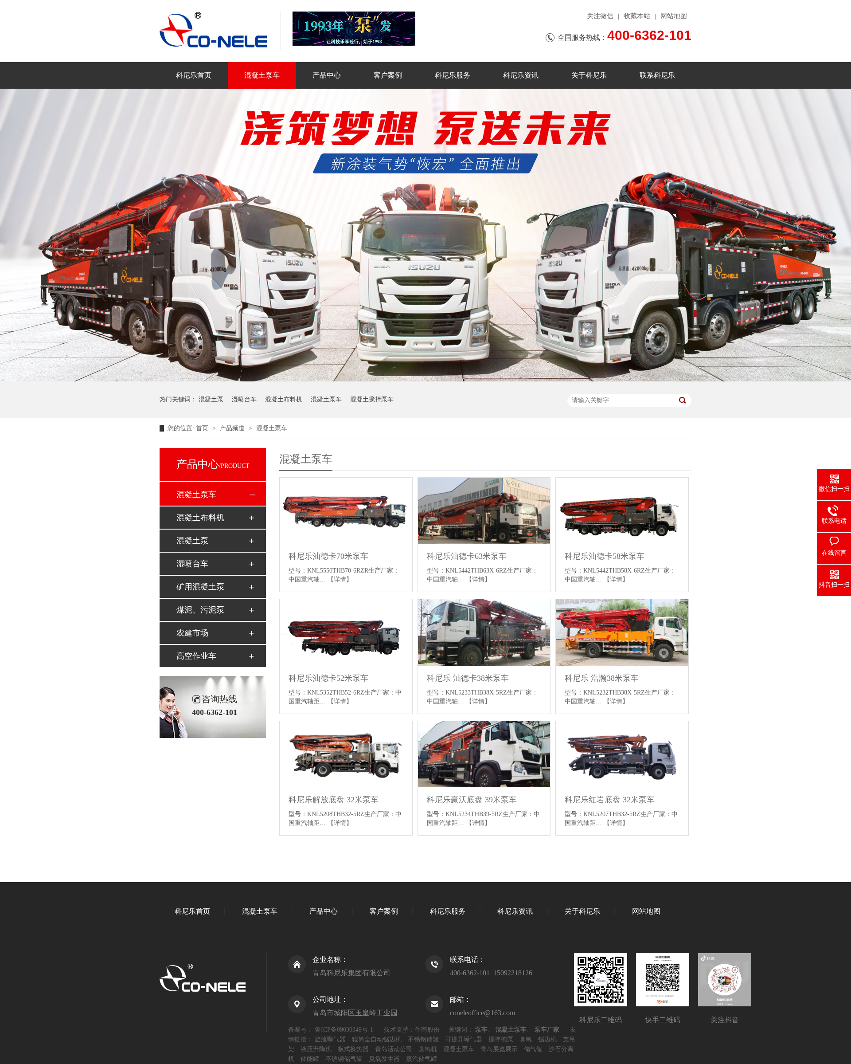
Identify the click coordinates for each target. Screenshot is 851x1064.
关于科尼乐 (589, 75)
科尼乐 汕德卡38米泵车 (468, 678)
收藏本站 (637, 16)
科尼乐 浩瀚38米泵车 (602, 678)
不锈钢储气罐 (344, 1059)
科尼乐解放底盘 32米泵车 (334, 799)
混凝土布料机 (283, 399)
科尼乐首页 (193, 75)
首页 (203, 428)
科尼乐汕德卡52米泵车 (328, 678)
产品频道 (233, 428)
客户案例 (388, 75)
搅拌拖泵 (500, 1039)
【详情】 (340, 579)
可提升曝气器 (463, 1039)
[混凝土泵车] (354, 29)
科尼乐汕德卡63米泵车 (467, 556)
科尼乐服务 (452, 75)
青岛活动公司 (393, 1049)
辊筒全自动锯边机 (377, 1039)
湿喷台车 (244, 399)
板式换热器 (353, 1049)
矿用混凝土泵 (200, 586)
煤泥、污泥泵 (200, 609)
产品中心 (326, 75)
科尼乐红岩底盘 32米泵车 (610, 799)
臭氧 (525, 1039)
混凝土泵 (211, 399)
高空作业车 (196, 656)
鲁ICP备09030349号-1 (344, 1029)
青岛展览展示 (499, 1049)
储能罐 (310, 1059)
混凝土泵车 (262, 75)
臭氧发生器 (384, 1059)
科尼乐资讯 (521, 75)
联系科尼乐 (657, 75)
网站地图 (673, 16)
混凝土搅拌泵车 (372, 399)
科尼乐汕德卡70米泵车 (328, 556)
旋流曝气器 (330, 1039)
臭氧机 (427, 1049)
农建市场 (192, 632)
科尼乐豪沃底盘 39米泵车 (472, 799)
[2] (425, 379)
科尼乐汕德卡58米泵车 (604, 556)
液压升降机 (316, 1049)
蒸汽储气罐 (421, 1059)
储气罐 (533, 1049)
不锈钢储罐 (423, 1039)
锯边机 (547, 1039)
